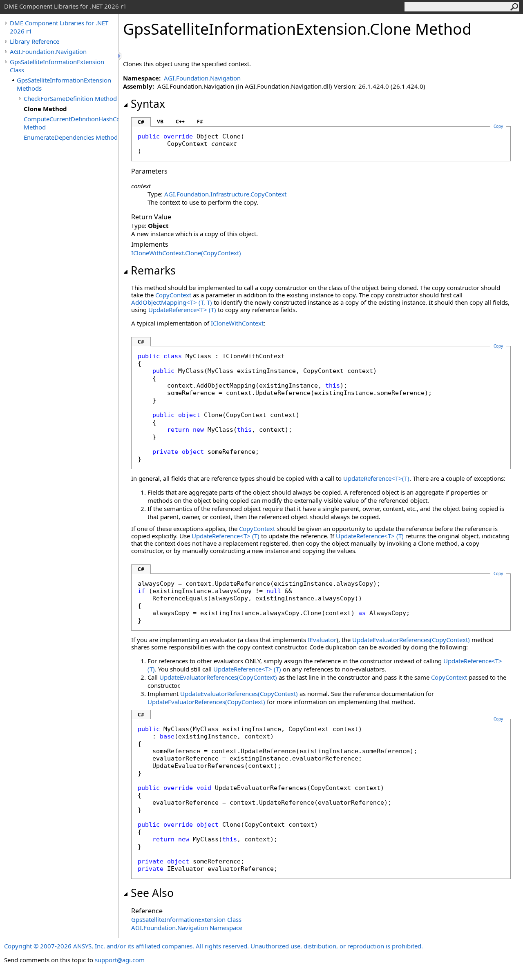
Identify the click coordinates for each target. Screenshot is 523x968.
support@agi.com (120, 960)
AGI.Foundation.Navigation (48, 51)
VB (160, 121)
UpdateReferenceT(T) (182, 310)
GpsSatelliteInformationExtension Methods (64, 84)
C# (141, 121)
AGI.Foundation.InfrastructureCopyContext (225, 194)
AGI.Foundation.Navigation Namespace (186, 927)
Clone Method (45, 109)
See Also (152, 892)
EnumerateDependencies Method (71, 137)
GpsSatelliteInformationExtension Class (57, 66)
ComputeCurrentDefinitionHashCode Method (71, 123)
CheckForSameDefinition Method (70, 98)
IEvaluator (322, 640)
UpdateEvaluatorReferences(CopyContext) (411, 640)
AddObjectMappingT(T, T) (171, 302)
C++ (180, 121)
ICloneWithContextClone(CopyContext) (186, 253)
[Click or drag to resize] (120, 55)
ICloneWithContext (237, 323)
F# (200, 121)
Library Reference (34, 41)
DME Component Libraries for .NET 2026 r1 (59, 27)
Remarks (153, 270)
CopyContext (173, 295)
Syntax (148, 103)
